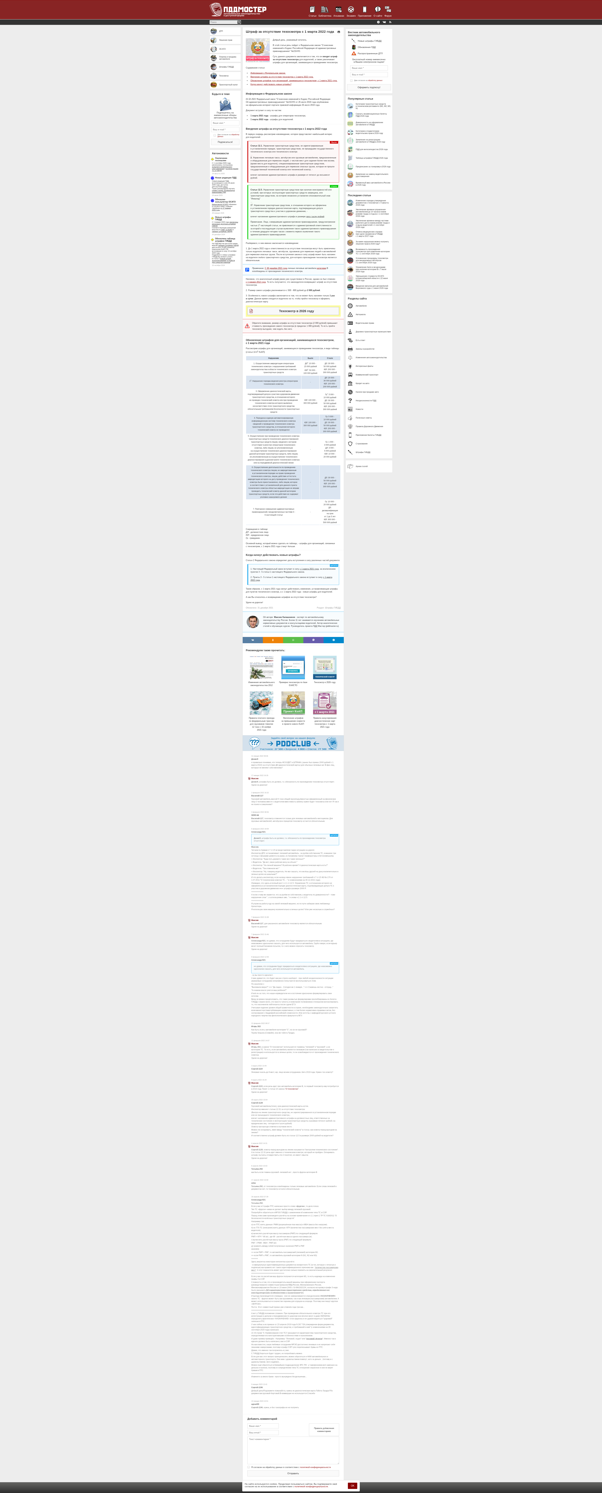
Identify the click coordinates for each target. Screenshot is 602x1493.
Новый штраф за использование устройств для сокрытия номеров (223, 260)
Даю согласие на (228, 135)
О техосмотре (292, 1089)
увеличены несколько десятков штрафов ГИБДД (225, 224)
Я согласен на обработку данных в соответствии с (291, 1467)
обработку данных (375, 80)
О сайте (378, 15)
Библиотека (325, 15)
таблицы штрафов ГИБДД (228, 245)
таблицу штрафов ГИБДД (222, 231)
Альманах (338, 15)
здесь (225, 187)
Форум (387, 15)
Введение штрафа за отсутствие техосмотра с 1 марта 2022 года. (282, 77)
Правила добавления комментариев (324, 1429)
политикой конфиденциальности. (311, 1486)
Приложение (364, 15)
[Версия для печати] (339, 32)
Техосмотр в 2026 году (296, 311)
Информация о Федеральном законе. (268, 73)
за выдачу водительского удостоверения (222, 168)
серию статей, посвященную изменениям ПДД (223, 191)
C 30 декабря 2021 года (276, 268)
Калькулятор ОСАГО (220, 204)
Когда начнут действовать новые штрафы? (271, 84)
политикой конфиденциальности (315, 1467)
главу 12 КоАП (226, 230)
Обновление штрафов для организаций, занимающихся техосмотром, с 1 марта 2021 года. (294, 80)
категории (321, 268)
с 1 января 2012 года (256, 282)
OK (352, 1485)
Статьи (312, 15)
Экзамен (351, 15)
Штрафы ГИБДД (333, 608)
